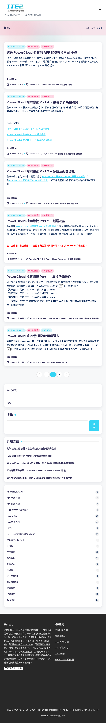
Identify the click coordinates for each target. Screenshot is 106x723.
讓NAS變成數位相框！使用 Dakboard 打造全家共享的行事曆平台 (39, 477)
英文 (9, 402)
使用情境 (11, 551)
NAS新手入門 (47, 47)
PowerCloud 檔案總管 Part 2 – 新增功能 (36, 221)
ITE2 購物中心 (62, 647)
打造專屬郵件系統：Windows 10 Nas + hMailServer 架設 (36, 470)
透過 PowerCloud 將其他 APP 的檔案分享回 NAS (42, 52)
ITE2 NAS (50, 203)
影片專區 (11, 558)
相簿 (70, 85)
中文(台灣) (12, 390)
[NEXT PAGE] (67, 374)
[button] (39, 374)
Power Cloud (51, 259)
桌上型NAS (12, 576)
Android (33, 85)
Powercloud (51, 154)
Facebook (46, 85)
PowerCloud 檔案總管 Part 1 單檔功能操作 (28, 128)
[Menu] (100, 10)
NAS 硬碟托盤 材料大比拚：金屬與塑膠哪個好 (29, 455)
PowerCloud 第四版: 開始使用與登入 (33, 336)
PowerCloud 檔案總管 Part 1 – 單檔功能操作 (39, 277)
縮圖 (76, 203)
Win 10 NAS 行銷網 (64, 659)
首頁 (88, 28)
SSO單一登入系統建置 (20, 651)
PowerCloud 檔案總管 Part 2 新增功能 (26, 134)
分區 (65, 85)
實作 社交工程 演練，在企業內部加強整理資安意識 (31, 448)
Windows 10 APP (16, 539)
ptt (57, 85)
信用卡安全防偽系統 (19, 648)
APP (39, 85)
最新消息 (11, 564)
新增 (71, 259)
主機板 (10, 546)
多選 (57, 203)
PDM (21, 533)
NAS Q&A (46, 330)
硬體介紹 (11, 588)
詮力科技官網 (61, 630)
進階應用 (11, 600)
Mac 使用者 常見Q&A (17, 509)
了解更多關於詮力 (13, 668)
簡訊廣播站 (60, 635)
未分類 (10, 570)
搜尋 (65, 154)
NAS (58, 318)
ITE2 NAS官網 (62, 641)
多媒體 (60, 154)
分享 (61, 85)
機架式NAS (12, 582)
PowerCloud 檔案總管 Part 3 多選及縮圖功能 (29, 140)
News (10, 527)
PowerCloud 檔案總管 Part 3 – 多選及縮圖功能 (41, 171)
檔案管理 (71, 154)
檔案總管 (79, 154)
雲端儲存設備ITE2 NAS (21, 644)
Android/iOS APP (16, 47)
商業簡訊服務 (18, 641)
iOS (93, 28)
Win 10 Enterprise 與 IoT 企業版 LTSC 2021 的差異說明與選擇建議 (40, 463)
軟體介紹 (11, 594)
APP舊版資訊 (13, 503)
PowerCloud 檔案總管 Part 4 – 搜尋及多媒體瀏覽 (42, 102)
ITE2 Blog (60, 653)
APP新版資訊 (33, 47)
